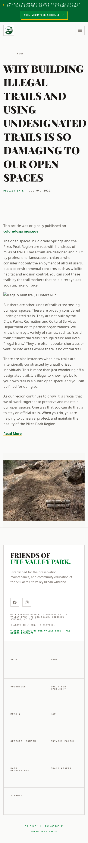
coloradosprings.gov (20, 231)
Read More (12, 433)
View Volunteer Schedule (42, 15)
